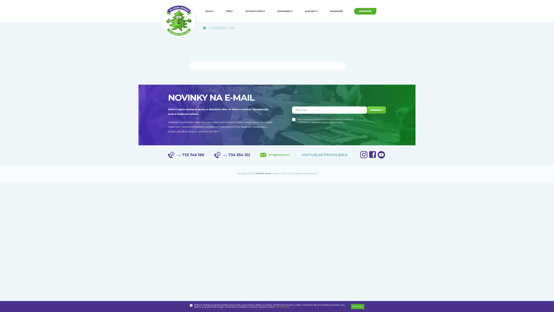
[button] (546, 305)
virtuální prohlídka (325, 155)
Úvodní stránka (218, 27)
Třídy (229, 11)
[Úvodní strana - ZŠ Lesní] (204, 27)
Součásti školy (255, 11)
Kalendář (336, 11)
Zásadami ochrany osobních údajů (327, 122)
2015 (232, 27)
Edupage (365, 11)
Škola (209, 11)
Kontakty (311, 11)
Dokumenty (285, 11)
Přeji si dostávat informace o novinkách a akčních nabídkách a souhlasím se (325, 120)
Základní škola (263, 173)
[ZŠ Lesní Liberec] (179, 20)
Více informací (282, 307)
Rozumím (358, 306)
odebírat (376, 110)
